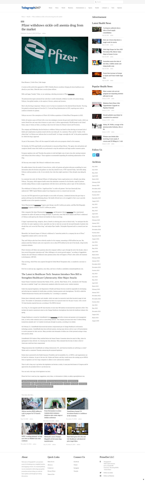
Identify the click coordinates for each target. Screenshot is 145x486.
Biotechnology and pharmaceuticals (57, 381)
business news (26, 383)
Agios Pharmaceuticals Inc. (29, 381)
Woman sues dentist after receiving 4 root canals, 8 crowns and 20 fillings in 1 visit (113, 139)
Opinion (119, 8)
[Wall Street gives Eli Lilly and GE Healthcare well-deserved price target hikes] (77, 424)
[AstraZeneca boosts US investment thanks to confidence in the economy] (77, 399)
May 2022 (95, 308)
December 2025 (96, 188)
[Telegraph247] (32, 8)
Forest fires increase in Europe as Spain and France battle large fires (113, 75)
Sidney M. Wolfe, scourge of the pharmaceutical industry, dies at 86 (113, 127)
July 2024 (94, 242)
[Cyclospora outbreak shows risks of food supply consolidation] (97, 28)
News (56, 8)
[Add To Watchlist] (71, 94)
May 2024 (95, 248)
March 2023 (95, 286)
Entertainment (80, 8)
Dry (33, 383)
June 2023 (95, 276)
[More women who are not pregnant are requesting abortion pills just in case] (97, 91)
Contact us (50, 468)
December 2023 (96, 264)
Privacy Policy (51, 471)
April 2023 (95, 283)
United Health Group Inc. (29, 386)
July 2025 (94, 204)
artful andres (42, 381)
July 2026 (94, 166)
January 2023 (95, 292)
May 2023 (95, 280)
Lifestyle (104, 8)
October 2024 (95, 232)
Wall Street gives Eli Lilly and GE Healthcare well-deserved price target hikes (76, 439)
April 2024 (95, 251)
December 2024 (96, 226)
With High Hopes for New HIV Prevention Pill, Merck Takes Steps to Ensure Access (113, 52)
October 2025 (95, 195)
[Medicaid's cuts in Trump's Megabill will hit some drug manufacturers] (54, 424)
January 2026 (95, 185)
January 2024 (95, 261)
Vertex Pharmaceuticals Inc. (45, 386)
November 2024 (96, 229)
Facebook (76, 461)
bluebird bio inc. (73, 381)
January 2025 (95, 223)
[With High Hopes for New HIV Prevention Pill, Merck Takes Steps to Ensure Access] (97, 49)
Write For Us (51, 461)
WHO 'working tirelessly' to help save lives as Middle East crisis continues (32, 439)
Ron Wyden (74, 383)
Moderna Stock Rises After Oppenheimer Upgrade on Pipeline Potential (111, 105)
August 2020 (95, 321)
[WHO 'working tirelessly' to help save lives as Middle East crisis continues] (32, 424)
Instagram (76, 468)
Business (70, 8)
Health (97, 8)
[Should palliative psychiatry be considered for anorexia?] (97, 115)
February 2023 (96, 289)
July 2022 (94, 305)
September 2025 (96, 198)
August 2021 (95, 314)
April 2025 (95, 213)
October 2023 (95, 270)
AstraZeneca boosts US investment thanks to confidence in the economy (77, 413)
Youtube (76, 471)
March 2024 (95, 254)
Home (50, 8)
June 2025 (95, 207)
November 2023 (96, 267)
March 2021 (95, 317)
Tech (112, 8)
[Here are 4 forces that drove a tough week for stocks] (97, 40)
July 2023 (94, 273)
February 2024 (96, 258)
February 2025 (96, 220)
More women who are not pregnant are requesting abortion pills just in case (113, 93)
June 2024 (95, 245)
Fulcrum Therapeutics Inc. (43, 383)
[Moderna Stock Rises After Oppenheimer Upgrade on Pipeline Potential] (97, 103)
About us (50, 465)
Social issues (83, 383)
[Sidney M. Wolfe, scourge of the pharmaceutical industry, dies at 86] (97, 124)
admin (111, 35)
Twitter (75, 465)
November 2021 (96, 311)
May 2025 (95, 210)
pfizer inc (66, 383)
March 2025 (95, 217)
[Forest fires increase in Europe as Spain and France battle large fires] (97, 73)
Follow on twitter (108, 472)
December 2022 (96, 295)
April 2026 (95, 176)
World (63, 8)
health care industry (57, 383)
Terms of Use (51, 474)
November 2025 (96, 191)
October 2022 (95, 302)
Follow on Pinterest (109, 476)
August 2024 (95, 239)
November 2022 (96, 298)
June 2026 (95, 169)
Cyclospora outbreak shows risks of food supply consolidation (111, 30)
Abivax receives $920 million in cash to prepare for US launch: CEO (32, 413)
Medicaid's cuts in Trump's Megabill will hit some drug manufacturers (52, 439)
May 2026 (95, 173)
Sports (90, 8)
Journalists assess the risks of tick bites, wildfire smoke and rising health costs (112, 64)
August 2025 (95, 201)
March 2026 (95, 179)
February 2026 (96, 182)
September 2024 (96, 236)
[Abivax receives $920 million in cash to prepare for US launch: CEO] (32, 399)
